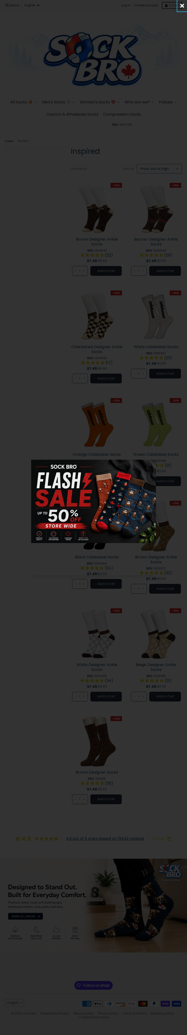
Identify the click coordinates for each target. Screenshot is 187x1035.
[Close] (182, 5)
